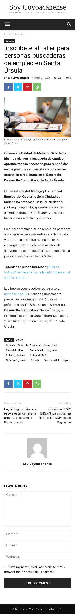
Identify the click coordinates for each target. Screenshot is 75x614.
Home (7, 34)
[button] (69, 24)
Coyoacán (53, 350)
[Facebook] (8, 87)
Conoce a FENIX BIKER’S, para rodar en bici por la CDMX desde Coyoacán (55, 415)
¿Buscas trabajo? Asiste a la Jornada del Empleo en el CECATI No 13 (37, 272)
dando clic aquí (15, 294)
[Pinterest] (27, 87)
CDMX (19, 340)
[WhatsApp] (37, 87)
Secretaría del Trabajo (56, 360)
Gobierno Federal (15, 355)
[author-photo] (38, 458)
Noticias (20, 34)
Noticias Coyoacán (16, 360)
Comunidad (36, 350)
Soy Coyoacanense (18, 77)
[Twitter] (18, 87)
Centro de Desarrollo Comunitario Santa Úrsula (32, 345)
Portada (35, 360)
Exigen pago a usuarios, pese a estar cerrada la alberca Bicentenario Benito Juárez (20, 415)
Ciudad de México (15, 350)
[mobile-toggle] (7, 24)
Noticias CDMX (38, 355)
